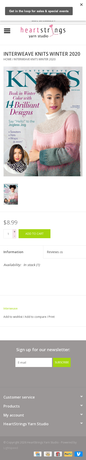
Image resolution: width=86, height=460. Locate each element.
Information (13, 252)
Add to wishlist (12, 317)
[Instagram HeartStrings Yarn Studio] (68, 376)
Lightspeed (10, 448)
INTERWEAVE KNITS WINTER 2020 (34, 59)
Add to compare (36, 317)
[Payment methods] (37, 454)
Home (7, 59)
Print (52, 317)
